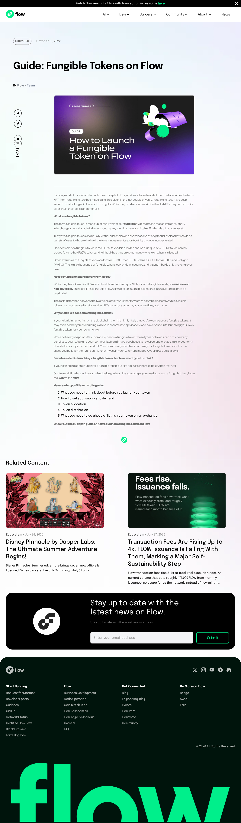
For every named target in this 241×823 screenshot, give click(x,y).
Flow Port (128, 711)
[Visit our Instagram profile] (203, 670)
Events (126, 705)
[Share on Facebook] (18, 124)
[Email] (18, 143)
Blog (125, 693)
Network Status (16, 717)
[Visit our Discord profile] (229, 670)
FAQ (66, 729)
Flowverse (129, 717)
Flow (20, 85)
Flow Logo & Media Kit (79, 717)
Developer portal (17, 699)
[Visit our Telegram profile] (220, 670)
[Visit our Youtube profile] (212, 670)
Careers (69, 723)
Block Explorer (16, 729)
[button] (106, 14)
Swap (183, 699)
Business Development (80, 693)
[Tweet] (18, 113)
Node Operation (75, 699)
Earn (183, 705)
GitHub (10, 711)
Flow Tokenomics (76, 711)
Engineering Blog (133, 699)
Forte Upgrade (16, 735)
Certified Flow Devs (19, 723)
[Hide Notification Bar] (236, 4)
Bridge (184, 693)
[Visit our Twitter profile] (194, 670)
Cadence (12, 705)
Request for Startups (20, 693)
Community (130, 723)
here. (161, 3)
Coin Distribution (75, 705)
